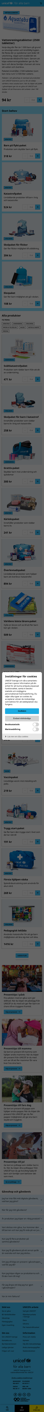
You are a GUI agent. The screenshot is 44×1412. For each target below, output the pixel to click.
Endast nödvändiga (22, 718)
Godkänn (22, 711)
